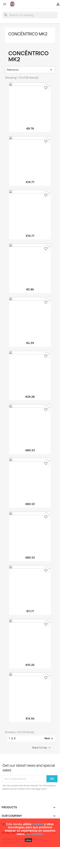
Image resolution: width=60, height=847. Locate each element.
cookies (37, 824)
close (28, 840)
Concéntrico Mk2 (28, 34)
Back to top (42, 748)
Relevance (30, 70)
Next (49, 739)
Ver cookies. (35, 834)
